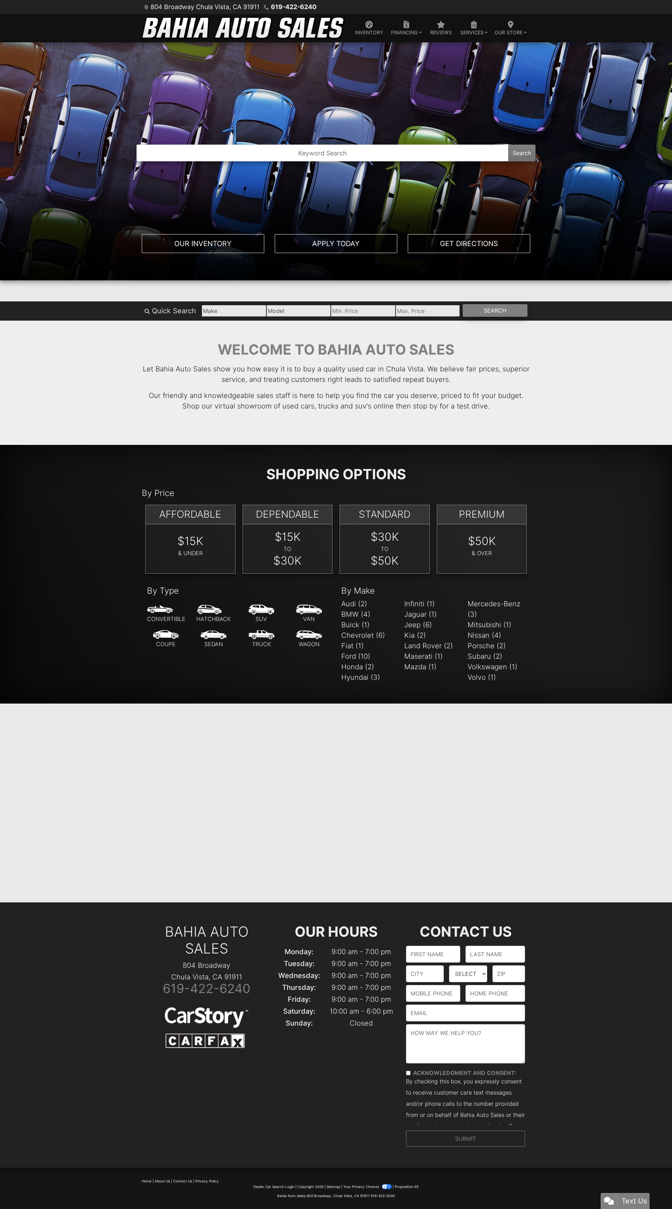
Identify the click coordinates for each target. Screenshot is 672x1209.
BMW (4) (355, 614)
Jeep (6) (418, 625)
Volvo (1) (482, 677)
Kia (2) (415, 635)
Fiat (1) (352, 646)
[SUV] (261, 613)
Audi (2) (354, 604)
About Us (162, 1181)
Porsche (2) (487, 646)
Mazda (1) (420, 667)
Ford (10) (355, 656)
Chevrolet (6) (363, 635)
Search (522, 152)
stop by (425, 406)
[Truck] (261, 638)
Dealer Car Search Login (273, 1186)
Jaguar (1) (420, 614)
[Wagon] (309, 638)
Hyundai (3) (360, 677)
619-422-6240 (293, 7)
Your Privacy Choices (361, 1186)
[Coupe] (166, 638)
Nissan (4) (484, 635)
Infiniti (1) (419, 604)
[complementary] (651, 1188)
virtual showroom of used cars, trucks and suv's (293, 406)
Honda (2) (357, 667)
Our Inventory (202, 243)
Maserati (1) (423, 656)
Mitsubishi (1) (489, 625)
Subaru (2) (485, 656)
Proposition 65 (407, 1186)
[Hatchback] (213, 613)
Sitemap (333, 1186)
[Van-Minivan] (309, 613)
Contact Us (182, 1181)
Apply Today (335, 243)
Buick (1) (355, 625)
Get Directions (469, 243)
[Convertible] (166, 613)
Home (147, 1181)
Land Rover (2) (428, 646)
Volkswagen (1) (492, 667)
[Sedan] (213, 638)
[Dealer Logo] (243, 28)
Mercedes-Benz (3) (494, 609)
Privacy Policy (207, 1181)
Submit (465, 1138)
